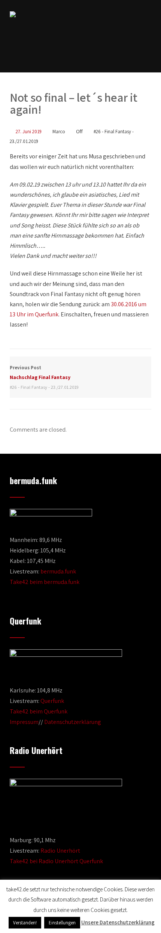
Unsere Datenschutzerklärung (118, 922)
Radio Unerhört (60, 851)
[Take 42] (13, 14)
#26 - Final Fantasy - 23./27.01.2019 (44, 387)
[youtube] (86, 53)
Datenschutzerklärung (72, 722)
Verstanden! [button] (25, 922)
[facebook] (61, 53)
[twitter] (74, 53)
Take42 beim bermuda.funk (44, 582)
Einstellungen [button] (62, 922)
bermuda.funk (58, 571)
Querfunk (52, 701)
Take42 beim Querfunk (38, 711)
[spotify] (100, 53)
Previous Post (40, 372)
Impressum (24, 722)
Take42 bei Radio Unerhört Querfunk (56, 861)
